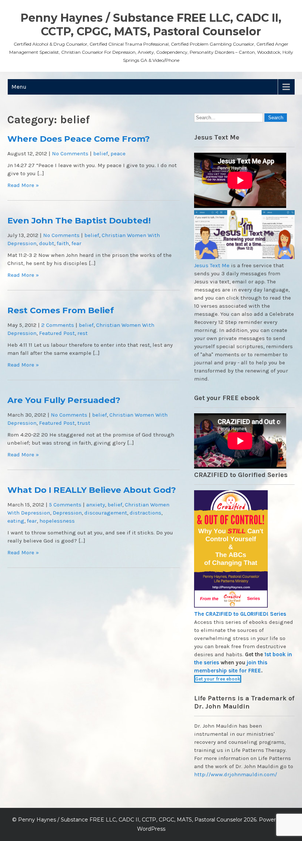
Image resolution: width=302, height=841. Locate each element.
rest (82, 333)
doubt (46, 243)
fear (76, 243)
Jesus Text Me (211, 265)
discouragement (105, 512)
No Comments (70, 153)
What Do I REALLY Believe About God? (91, 490)
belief (100, 153)
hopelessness (57, 520)
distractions (145, 512)
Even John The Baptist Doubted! (79, 220)
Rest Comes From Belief (60, 310)
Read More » (23, 185)
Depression (67, 512)
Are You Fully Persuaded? (63, 400)
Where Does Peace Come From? (78, 139)
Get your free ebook (217, 679)
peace (118, 153)
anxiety (95, 504)
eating (15, 520)
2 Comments (57, 325)
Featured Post (57, 333)
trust (83, 423)
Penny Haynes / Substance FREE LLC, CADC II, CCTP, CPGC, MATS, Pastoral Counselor (151, 24)
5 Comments (65, 504)
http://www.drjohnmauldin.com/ (235, 774)
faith (63, 243)
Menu (19, 86)
